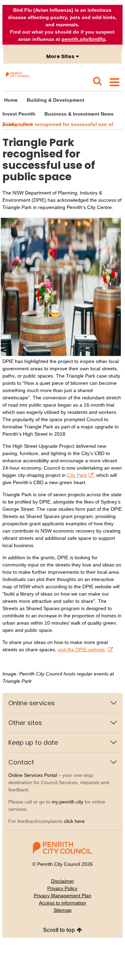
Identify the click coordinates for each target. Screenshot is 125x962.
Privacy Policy (62, 888)
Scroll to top (59, 930)
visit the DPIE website (82, 649)
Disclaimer (62, 881)
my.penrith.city (67, 802)
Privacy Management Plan (62, 895)
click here (74, 821)
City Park (77, 475)
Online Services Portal (32, 775)
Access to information (62, 903)
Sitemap (62, 910)
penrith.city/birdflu (83, 39)
